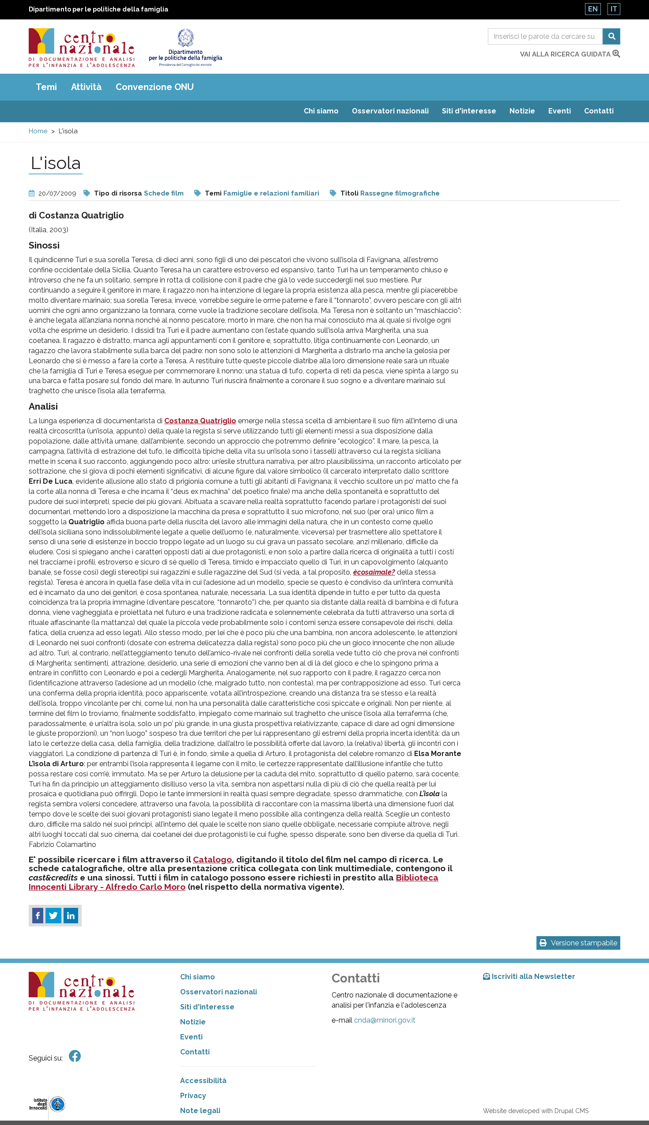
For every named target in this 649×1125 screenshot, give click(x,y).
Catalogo (212, 859)
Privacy (193, 1095)
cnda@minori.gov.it (384, 1020)
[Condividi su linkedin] (71, 916)
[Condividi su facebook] (37, 916)
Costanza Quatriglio (200, 421)
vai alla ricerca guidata (566, 54)
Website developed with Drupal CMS (536, 1110)
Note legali (200, 1110)
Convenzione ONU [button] (155, 87)
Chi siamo (321, 111)
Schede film (164, 193)
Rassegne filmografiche (400, 193)
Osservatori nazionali (390, 111)
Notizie (522, 111)
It (614, 9)
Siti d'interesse (469, 111)
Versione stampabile (584, 943)
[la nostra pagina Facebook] (75, 1056)
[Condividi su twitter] (53, 916)
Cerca (611, 36)
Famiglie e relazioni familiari (271, 193)
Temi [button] (46, 87)
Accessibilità (203, 1080)
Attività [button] (86, 87)
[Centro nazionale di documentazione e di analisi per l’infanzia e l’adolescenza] (82, 47)
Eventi (559, 111)
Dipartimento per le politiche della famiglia (98, 9)
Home (38, 131)
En (593, 9)
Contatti (599, 111)
